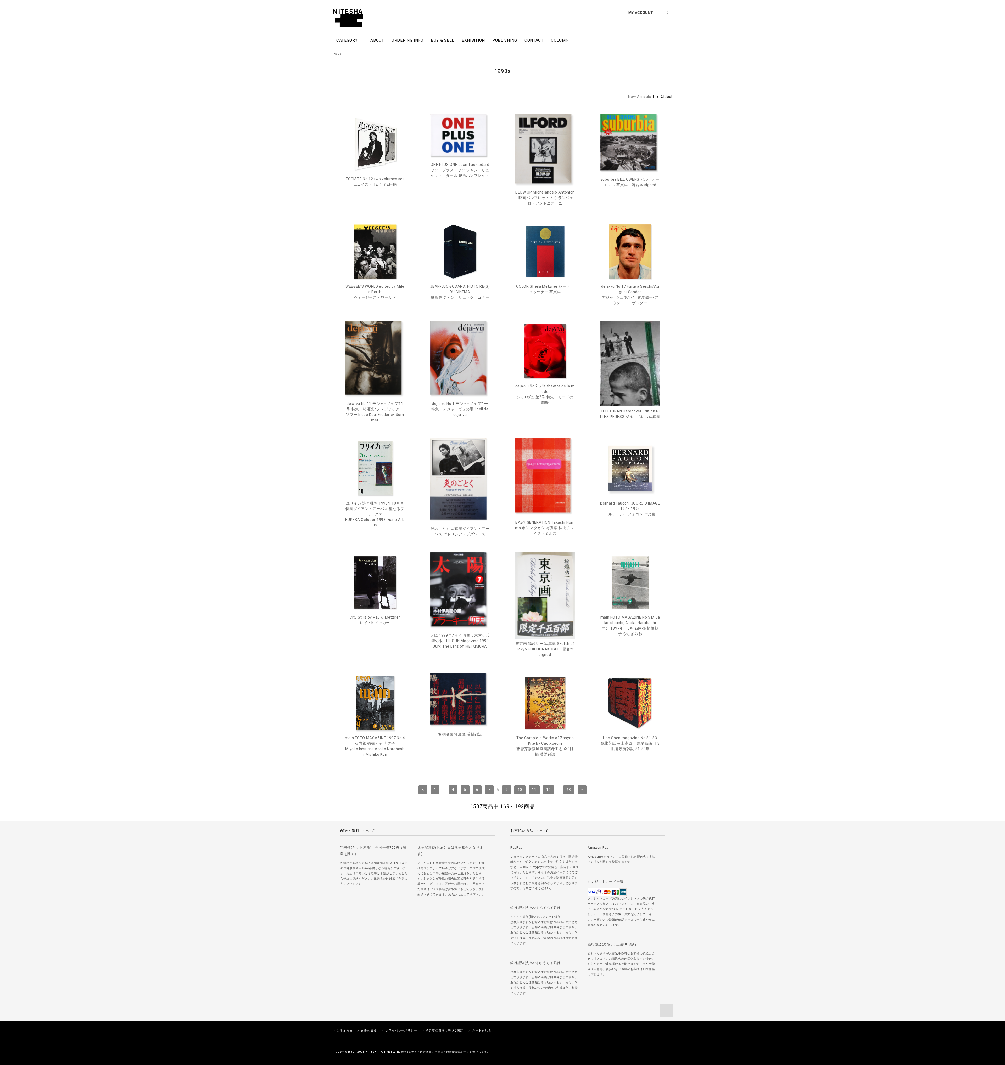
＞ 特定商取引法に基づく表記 (442, 1030)
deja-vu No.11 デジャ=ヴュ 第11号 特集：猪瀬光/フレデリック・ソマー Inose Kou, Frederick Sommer (375, 411)
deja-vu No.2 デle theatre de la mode (545, 394)
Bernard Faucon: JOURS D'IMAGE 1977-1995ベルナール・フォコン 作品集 (630, 508)
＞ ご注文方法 (342, 1030)
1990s (336, 53)
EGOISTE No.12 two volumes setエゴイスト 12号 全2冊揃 (375, 181)
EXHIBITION (473, 40)
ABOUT (377, 40)
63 (569, 790)
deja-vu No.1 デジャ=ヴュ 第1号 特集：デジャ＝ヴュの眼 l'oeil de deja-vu (460, 409)
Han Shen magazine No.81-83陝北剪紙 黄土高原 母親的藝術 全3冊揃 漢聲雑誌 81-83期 (630, 743)
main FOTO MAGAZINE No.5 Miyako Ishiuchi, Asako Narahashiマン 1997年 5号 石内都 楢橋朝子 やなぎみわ (630, 625)
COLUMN (560, 40)
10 (520, 790)
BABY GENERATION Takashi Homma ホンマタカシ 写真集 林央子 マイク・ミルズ (545, 527)
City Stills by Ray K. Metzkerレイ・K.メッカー (375, 620)
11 (534, 790)
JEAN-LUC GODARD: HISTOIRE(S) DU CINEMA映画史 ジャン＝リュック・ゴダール (460, 294)
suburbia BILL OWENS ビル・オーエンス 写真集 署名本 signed (630, 182)
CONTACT (534, 40)
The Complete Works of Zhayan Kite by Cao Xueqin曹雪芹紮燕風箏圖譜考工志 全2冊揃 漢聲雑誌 (545, 746)
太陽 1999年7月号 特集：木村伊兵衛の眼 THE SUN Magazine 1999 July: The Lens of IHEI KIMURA (460, 640)
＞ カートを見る (479, 1030)
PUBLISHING (504, 40)
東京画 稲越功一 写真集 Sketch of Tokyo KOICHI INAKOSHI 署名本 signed (545, 649)
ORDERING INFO (407, 40)
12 (548, 790)
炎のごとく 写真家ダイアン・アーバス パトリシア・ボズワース (460, 531)
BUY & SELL (442, 40)
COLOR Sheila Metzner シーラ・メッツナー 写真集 (545, 289)
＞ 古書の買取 (367, 1030)
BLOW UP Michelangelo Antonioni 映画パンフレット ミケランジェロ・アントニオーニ (545, 197)
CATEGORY (347, 40)
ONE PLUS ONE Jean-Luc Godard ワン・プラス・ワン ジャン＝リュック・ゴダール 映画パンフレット (460, 170)
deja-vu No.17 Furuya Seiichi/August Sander (630, 294)
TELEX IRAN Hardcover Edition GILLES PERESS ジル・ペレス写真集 (630, 414)
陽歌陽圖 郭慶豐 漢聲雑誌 (460, 734)
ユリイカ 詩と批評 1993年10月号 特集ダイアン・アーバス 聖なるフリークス (374, 514)
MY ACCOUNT (640, 12)
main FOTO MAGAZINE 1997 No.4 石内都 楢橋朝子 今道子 (375, 746)
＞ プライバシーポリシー (399, 1030)
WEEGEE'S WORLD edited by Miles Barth (374, 291)
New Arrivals (639, 96)
